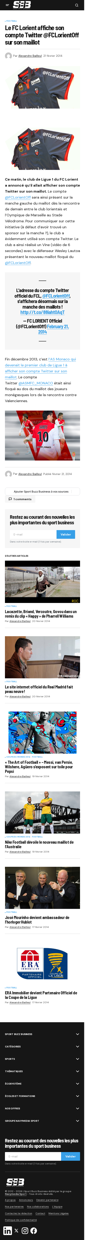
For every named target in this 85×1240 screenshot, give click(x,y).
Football (11, 21)
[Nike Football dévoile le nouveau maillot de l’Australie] (42, 812)
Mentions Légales (58, 1213)
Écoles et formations (20, 1096)
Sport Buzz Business (18, 1034)
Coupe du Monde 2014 (18, 757)
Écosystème (13, 1083)
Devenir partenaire (47, 1200)
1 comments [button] (23, 499)
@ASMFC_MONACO (36, 383)
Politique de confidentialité (21, 1220)
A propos (10, 1200)
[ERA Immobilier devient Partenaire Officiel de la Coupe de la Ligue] (42, 963)
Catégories (13, 1046)
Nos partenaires (14, 1206)
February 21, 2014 (53, 329)
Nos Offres (12, 1108)
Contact (40, 1213)
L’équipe (57, 1206)
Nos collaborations (38, 1206)
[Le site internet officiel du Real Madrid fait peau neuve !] (42, 657)
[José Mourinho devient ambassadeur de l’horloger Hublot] (42, 888)
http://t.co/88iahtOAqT (42, 312)
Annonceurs (26, 1200)
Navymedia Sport (16, 1194)
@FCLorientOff (18, 197)
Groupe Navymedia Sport (22, 1120)
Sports (10, 1059)
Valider (66, 534)
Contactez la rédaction (18, 1213)
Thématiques (13, 1071)
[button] (7, 5)
